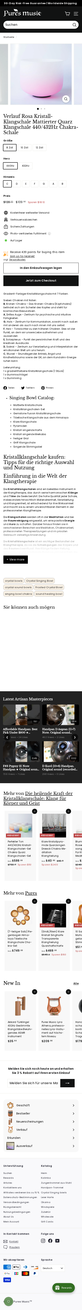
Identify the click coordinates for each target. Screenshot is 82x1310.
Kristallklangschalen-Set (29, 409)
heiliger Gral (21, 438)
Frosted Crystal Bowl (49, 587)
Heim (44, 1173)
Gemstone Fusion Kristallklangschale (37, 413)
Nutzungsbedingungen (16, 1212)
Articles (7, 1182)
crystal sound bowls (18, 587)
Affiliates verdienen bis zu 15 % (21, 1192)
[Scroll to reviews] (41, 138)
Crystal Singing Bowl (39, 581)
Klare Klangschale (24, 421)
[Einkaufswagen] (67, 14)
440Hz (10, 165)
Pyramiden (20, 426)
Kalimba (46, 1177)
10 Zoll (24, 147)
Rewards (8, 1177)
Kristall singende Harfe (27, 430)
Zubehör (46, 1212)
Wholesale (47, 1216)
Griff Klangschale (24, 442)
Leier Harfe (47, 1197)
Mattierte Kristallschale (27, 405)
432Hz (25, 165)
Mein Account (11, 1221)
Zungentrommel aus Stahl (56, 1182)
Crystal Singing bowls (54, 1192)
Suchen (7, 1173)
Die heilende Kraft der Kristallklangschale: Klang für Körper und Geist (38, 798)
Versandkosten (17, 259)
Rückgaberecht (12, 1207)
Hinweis (8, 177)
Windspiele (47, 1207)
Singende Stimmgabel (27, 446)
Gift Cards (47, 1221)
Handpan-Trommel (52, 1187)
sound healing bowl (49, 594)
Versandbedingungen (16, 1202)
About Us (8, 1216)
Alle (76, 983)
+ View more (16, 559)
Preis (6, 196)
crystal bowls (14, 581)
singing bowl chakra (18, 594)
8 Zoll (9, 147)
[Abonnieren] (67, 1083)
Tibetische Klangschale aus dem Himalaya (41, 417)
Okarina (45, 1202)
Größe (8, 140)
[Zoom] (66, 99)
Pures (31, 893)
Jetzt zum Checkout (41, 281)
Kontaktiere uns (12, 1187)
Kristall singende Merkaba (29, 434)
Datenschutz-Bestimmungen (20, 1197)
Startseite (8, 37)
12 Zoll (39, 147)
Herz (6, 158)
